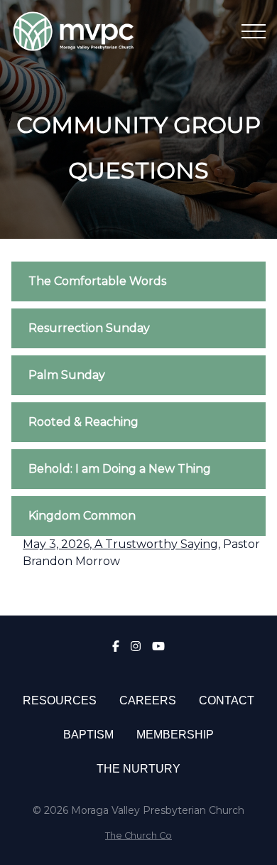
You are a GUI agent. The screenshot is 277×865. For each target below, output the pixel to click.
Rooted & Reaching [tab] (83, 422)
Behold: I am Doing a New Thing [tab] (119, 469)
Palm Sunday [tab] (66, 375)
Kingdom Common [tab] (82, 515)
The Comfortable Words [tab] (97, 281)
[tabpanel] (138, 558)
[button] (253, 31)
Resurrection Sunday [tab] (89, 328)
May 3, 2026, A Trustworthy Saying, (121, 544)
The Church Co (138, 835)
